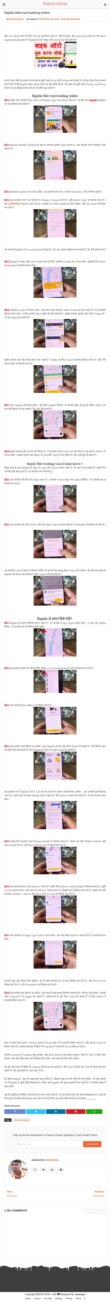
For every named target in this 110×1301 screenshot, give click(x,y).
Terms (78, 1298)
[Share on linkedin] (55, 1111)
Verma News (52, 1160)
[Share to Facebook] (15, 1111)
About (27, 1298)
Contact (37, 1298)
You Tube (48, 1298)
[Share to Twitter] (36, 1111)
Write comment (95, 1210)
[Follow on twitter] (43, 1169)
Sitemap (59, 1298)
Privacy (69, 1298)
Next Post (98, 1196)
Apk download (73, 19)
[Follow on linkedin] (52, 1169)
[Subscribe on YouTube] (60, 1169)
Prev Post (12, 1196)
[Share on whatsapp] (94, 1111)
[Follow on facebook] (35, 1169)
